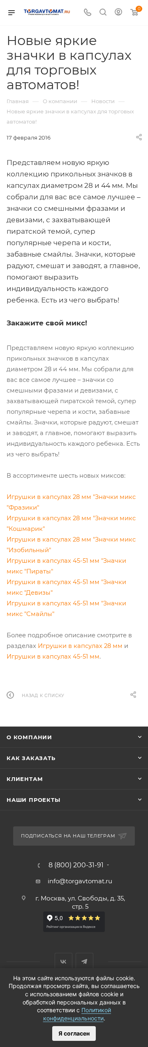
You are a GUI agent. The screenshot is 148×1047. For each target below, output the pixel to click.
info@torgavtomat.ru (80, 881)
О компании (29, 737)
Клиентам (25, 779)
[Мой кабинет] (118, 13)
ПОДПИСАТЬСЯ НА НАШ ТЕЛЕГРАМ (68, 836)
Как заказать (31, 758)
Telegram (84, 961)
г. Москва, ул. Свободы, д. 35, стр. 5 (80, 902)
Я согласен (74, 1033)
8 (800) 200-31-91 (76, 865)
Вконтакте (63, 961)
